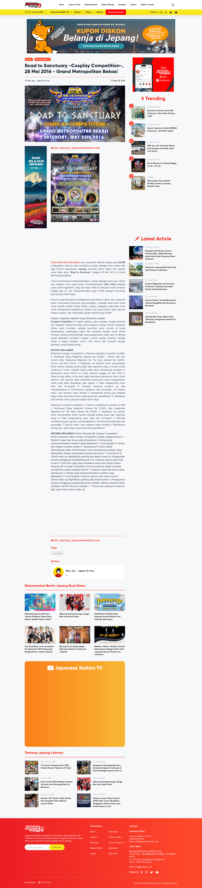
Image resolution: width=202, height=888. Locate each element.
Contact (93, 837)
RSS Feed (113, 853)
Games (77, 12)
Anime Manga (108, 5)
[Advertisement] (88, 513)
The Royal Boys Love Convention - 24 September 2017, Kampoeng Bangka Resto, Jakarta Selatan (40, 649)
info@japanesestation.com (147, 841)
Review (100, 12)
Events (89, 12)
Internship (113, 831)
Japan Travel (74, 5)
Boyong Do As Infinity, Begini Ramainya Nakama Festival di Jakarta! (73, 649)
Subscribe (56, 847)
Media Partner (96, 848)
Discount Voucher (116, 12)
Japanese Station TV (59, 12)
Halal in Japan (147, 5)
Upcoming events (42, 59)
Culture (133, 5)
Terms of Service (116, 842)
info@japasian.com (143, 867)
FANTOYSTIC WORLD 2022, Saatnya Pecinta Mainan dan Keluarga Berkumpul (107, 616)
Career (93, 853)
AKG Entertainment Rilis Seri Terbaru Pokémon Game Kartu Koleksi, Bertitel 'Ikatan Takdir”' (38, 616)
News (61, 5)
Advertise (94, 842)
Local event (57, 553)
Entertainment (91, 5)
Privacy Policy (115, 837)
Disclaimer (113, 848)
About (92, 831)
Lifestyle (122, 5)
